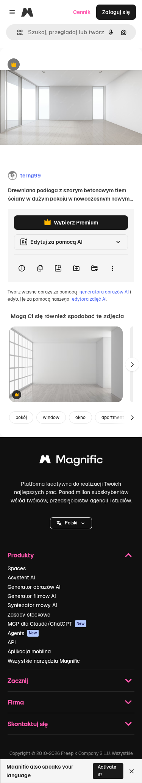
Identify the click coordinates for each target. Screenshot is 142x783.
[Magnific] (71, 461)
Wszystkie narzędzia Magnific (44, 660)
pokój (21, 417)
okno (80, 417)
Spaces (17, 568)
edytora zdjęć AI (89, 299)
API (12, 642)
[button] (71, 523)
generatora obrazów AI (104, 292)
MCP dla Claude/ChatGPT (46, 623)
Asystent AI (21, 577)
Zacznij (18, 680)
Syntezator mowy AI (32, 605)
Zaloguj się (116, 12)
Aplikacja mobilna (29, 651)
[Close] (132, 771)
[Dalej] (132, 364)
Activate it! (107, 770)
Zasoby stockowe (29, 614)
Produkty (21, 555)
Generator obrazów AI (34, 587)
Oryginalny (52, 65)
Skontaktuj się (28, 724)
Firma (16, 702)
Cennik (82, 12)
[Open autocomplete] (16, 32)
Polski (71, 523)
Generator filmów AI (32, 596)
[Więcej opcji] (112, 268)
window (51, 417)
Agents (22, 633)
